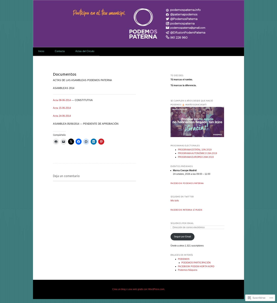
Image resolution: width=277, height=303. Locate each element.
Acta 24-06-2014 (62, 115)
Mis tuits (175, 200)
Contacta (60, 51)
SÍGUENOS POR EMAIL (182, 223)
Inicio (41, 51)
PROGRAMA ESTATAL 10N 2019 (195, 149)
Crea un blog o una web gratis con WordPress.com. (138, 289)
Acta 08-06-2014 (62, 100)
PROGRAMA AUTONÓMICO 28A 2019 (197, 153)
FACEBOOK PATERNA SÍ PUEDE (186, 210)
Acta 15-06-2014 (62, 108)
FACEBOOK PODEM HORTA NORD (196, 266)
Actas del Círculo (84, 51)
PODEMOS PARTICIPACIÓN (196, 262)
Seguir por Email (182, 236)
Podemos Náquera (187, 270)
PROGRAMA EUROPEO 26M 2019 (196, 157)
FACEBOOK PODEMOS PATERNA (187, 183)
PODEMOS (183, 259)
